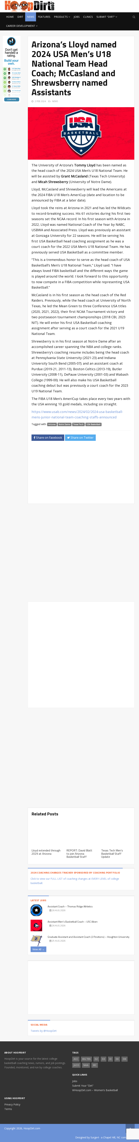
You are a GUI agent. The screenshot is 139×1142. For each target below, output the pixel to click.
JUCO (76, 1065)
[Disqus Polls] (81, 552)
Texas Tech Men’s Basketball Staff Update (112, 853)
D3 (103, 1059)
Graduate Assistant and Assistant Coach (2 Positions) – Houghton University (88, 937)
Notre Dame (64, 424)
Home (10, 16)
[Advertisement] (106, 5)
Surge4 (94, 1137)
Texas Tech (78, 424)
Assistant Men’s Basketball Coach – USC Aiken (73, 921)
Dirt (20, 16)
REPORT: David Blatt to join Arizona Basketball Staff (79, 853)
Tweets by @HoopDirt (44, 1030)
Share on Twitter (82, 438)
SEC (94, 1065)
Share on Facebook (48, 438)
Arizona (52, 424)
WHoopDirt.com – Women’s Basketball (95, 1090)
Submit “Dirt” (105, 16)
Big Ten (86, 1059)
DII (117, 1059)
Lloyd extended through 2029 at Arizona (45, 852)
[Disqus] (81, 654)
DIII (124, 1059)
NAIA (86, 1065)
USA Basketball (93, 424)
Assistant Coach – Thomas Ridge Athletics (70, 906)
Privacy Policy (12, 1104)
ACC (76, 1059)
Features (44, 16)
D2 (96, 1059)
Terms (8, 1109)
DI (110, 1059)
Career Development (20, 26)
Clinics (88, 16)
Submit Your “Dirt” (82, 1085)
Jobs (77, 16)
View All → (38, 949)
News (30, 16)
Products (61, 16)
